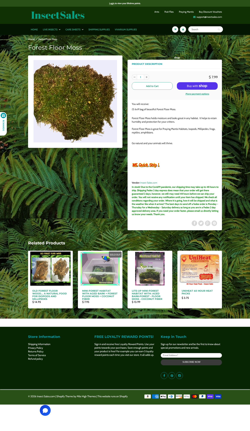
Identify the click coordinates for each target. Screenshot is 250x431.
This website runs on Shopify (112, 396)
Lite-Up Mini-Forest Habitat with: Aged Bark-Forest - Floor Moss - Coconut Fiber (147, 295)
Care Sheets (72, 29)
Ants (156, 11)
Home (34, 29)
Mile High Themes (86, 396)
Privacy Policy (35, 347)
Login (111, 3)
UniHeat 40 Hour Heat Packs (197, 292)
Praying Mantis (186, 11)
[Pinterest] (171, 375)
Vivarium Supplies (126, 29)
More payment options (197, 93)
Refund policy (35, 358)
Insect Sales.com (148, 182)
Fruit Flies (169, 11)
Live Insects (50, 29)
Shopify (60, 396)
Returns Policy (36, 351)
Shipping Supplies (99, 29)
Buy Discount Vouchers (210, 11)
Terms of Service (37, 355)
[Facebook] (164, 375)
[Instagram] (179, 375)
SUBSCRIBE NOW (191, 362)
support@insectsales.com (209, 16)
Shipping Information (39, 344)
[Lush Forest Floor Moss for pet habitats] (75, 101)
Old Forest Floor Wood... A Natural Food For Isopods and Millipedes (49, 295)
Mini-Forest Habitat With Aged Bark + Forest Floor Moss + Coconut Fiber (100, 295)
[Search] (219, 29)
